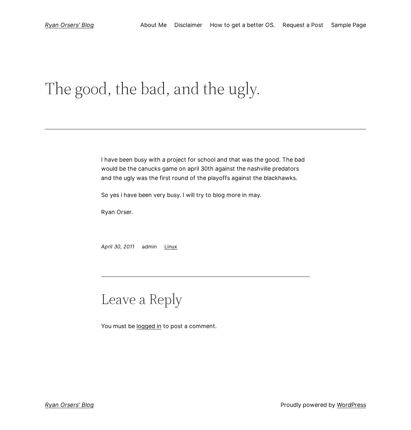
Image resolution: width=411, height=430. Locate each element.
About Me (153, 25)
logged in (149, 326)
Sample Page (348, 25)
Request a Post (303, 25)
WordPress (351, 404)
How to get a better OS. (242, 25)
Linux (170, 246)
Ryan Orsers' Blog (69, 25)
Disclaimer (188, 25)
